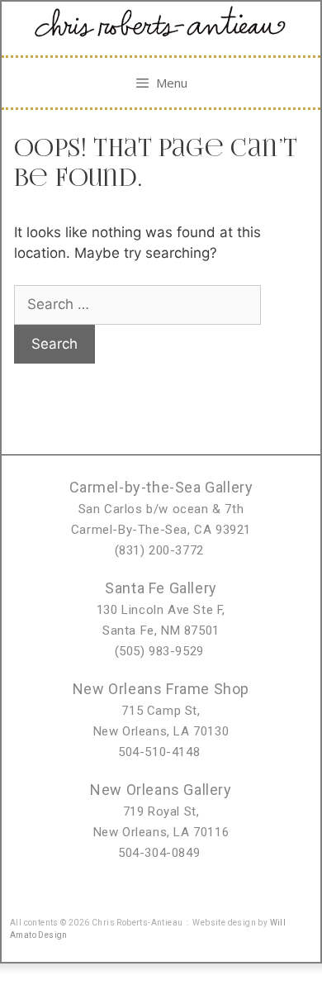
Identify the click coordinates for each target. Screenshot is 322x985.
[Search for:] (137, 304)
